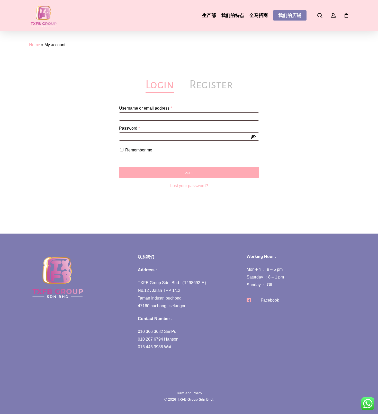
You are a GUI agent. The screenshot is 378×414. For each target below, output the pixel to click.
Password (138, 128)
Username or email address (154, 108)
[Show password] (253, 136)
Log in (189, 172)
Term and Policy (189, 393)
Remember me (138, 150)
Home (34, 45)
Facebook (270, 300)
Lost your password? (189, 186)
